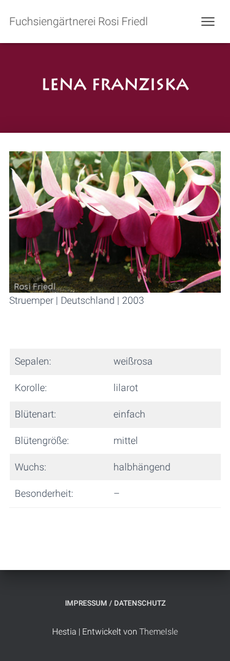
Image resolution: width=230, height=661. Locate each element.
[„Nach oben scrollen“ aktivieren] (205, 636)
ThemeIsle (158, 631)
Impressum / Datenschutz (115, 603)
